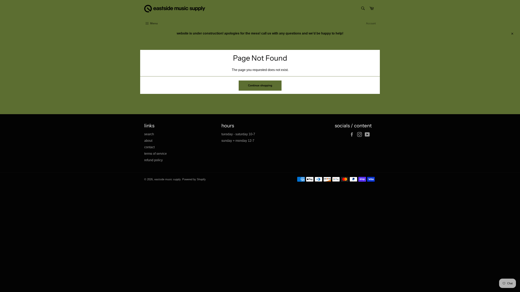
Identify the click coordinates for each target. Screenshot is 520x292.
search (149, 134)
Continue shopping (260, 85)
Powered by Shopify (194, 179)
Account (371, 23)
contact (149, 147)
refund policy (153, 160)
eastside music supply (167, 179)
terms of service (155, 153)
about (148, 140)
